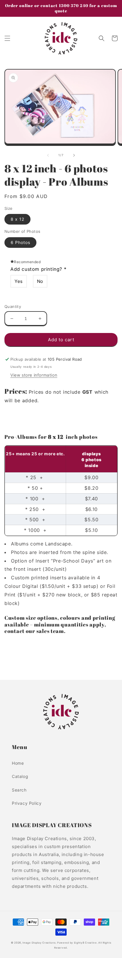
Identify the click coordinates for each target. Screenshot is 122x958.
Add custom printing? (38, 269)
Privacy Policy (26, 803)
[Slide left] (47, 155)
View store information (33, 374)
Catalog (20, 776)
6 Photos (20, 242)
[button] (7, 38)
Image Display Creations (39, 942)
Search (19, 789)
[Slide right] (74, 155)
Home (18, 763)
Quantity (12, 306)
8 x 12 (17, 219)
